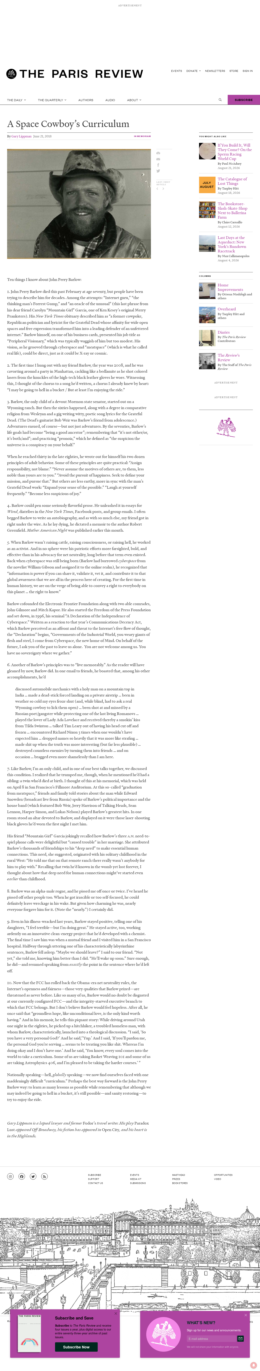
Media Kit (135, 1179)
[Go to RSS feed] (44, 1176)
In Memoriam (142, 136)
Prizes (176, 1179)
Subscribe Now (76, 1347)
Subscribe (244, 99)
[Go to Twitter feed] (33, 1176)
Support (93, 1179)
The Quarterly (51, 99)
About (133, 99)
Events (176, 71)
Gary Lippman (21, 136)
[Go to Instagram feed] (10, 1176)
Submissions (138, 1183)
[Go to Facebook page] (21, 1176)
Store (234, 71)
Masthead (178, 1175)
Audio (110, 99)
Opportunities (223, 1175)
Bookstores (180, 1183)
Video (217, 1179)
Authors (85, 99)
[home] (74, 75)
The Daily (15, 99)
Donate (192, 71)
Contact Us (95, 1183)
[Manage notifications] (250, 1362)
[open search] (220, 100)
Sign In (248, 71)
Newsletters (215, 71)
